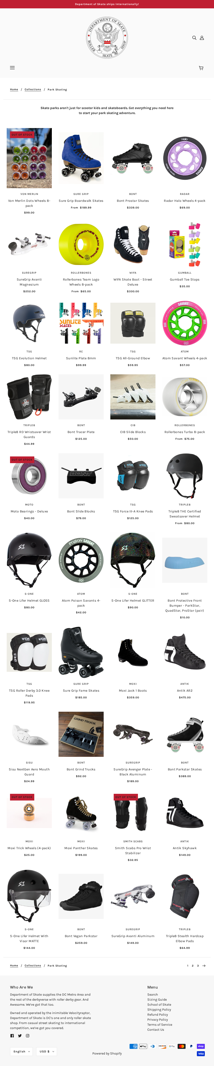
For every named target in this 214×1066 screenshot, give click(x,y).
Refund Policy (157, 1014)
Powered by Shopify (107, 1053)
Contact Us (155, 1030)
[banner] (107, 37)
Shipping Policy (159, 1009)
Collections (33, 89)
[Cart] (201, 68)
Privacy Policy (157, 1020)
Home (14, 89)
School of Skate (159, 1004)
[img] (194, 37)
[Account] (202, 37)
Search (152, 994)
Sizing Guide (157, 999)
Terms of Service (159, 1025)
